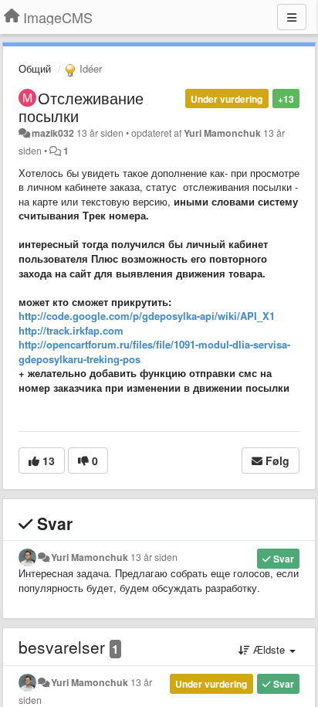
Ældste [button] (269, 649)
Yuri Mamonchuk (222, 133)
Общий (35, 68)
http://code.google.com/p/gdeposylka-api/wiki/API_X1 (147, 315)
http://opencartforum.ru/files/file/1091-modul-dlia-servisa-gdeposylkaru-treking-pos (154, 351)
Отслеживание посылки (81, 107)
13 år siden (154, 557)
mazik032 (53, 133)
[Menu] (291, 17)
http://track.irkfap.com (71, 330)
